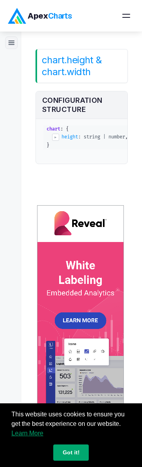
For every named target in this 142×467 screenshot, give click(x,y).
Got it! (71, 452)
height (70, 137)
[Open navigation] (126, 16)
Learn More (27, 433)
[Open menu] (11, 42)
